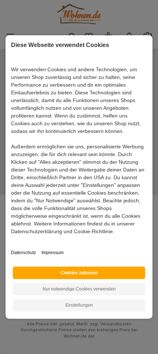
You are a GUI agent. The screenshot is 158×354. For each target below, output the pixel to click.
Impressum (53, 252)
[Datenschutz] (11, 239)
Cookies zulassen (79, 272)
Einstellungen (79, 305)
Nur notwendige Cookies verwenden (79, 289)
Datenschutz (23, 252)
